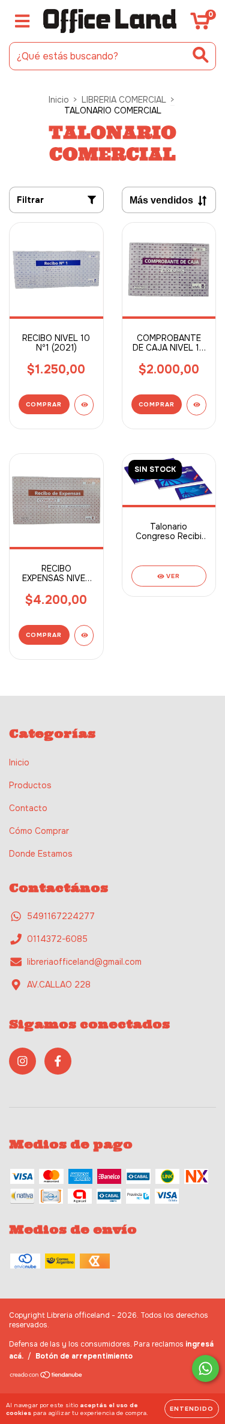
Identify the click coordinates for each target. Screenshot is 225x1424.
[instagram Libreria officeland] (22, 1061)
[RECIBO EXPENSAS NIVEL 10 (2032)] (84, 635)
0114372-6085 (57, 939)
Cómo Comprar (39, 830)
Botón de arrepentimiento (84, 1356)
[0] (200, 24)
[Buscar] (201, 55)
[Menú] (22, 21)
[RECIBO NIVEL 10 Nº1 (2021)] (84, 404)
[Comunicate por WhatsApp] (205, 1368)
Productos (30, 785)
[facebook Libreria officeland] (57, 1061)
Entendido (192, 1409)
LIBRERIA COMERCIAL (124, 99)
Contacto (28, 808)
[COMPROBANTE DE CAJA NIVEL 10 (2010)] (196, 404)
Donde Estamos (41, 853)
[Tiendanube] (46, 1376)
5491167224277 (61, 916)
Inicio (59, 99)
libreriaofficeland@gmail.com (84, 961)
